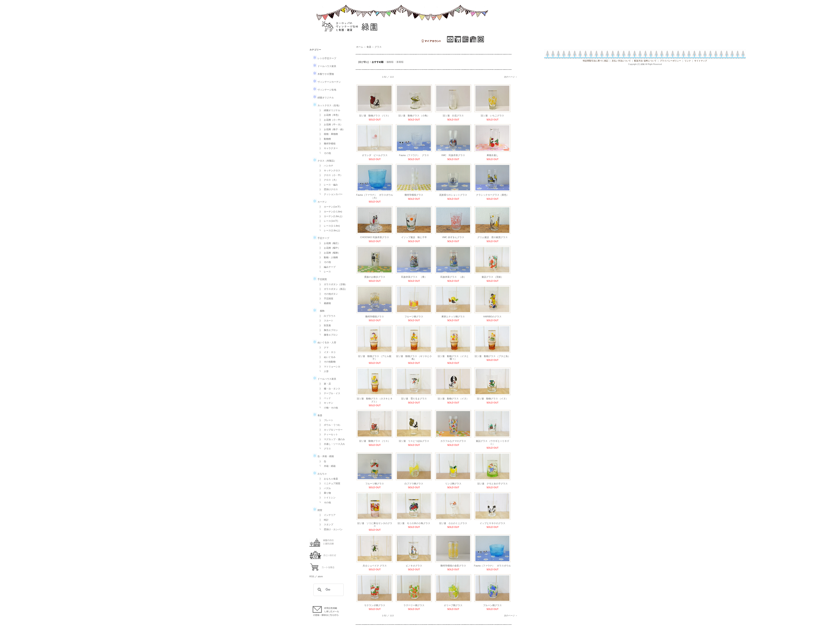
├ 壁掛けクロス (327, 189)
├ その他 (324, 262)
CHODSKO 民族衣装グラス (374, 237)
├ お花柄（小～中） (330, 120)
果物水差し (492, 155)
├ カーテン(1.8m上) (329, 216)
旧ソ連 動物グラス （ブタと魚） (492, 356)
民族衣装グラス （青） (414, 277)
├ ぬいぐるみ (326, 357)
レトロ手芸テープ (326, 58)
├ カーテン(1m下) (328, 206)
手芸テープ (323, 238)
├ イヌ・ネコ (326, 352)
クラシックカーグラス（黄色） (492, 195)
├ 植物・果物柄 (327, 134)
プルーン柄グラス (492, 605)
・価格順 (388, 62)
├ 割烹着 (324, 325)
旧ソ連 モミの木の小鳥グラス (414, 523)
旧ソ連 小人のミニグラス (453, 523)
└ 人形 (323, 371)
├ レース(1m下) (327, 221)
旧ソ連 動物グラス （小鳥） (413, 115)
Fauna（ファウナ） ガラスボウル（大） (374, 196)
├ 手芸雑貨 (325, 298)
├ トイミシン (326, 497)
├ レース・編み (327, 184)
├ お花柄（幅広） (328, 243)
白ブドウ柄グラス (414, 483)
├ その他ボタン (327, 294)
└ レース (324, 271)
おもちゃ (322, 473)
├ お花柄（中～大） (330, 124)
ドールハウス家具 (326, 66)
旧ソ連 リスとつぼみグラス (414, 441)
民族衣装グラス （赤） (453, 277)
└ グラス (324, 448)
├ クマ (323, 347)
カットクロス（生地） (329, 105)
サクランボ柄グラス (374, 605)
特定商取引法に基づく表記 (595, 61)
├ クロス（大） (327, 180)
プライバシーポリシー (670, 61)
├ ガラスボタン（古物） (332, 284)
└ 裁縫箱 (324, 303)
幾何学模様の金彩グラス (453, 565)
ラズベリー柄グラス (413, 605)
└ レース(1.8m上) (328, 230)
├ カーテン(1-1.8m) (329, 211)
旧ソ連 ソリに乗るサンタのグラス (374, 524)
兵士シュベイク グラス (375, 565)
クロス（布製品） (326, 160)
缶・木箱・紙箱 (325, 456)
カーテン (322, 202)
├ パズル (324, 488)
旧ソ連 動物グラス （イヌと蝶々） (453, 357)
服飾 (321, 311)
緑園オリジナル (325, 97)
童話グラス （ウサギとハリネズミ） (492, 442)
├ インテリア (326, 515)
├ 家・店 (324, 383)
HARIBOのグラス (492, 316)
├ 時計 (323, 520)
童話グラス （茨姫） (492, 277)
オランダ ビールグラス (375, 155)
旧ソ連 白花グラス (453, 115)
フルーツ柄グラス (414, 316)
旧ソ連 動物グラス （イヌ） (453, 398)
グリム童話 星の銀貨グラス (492, 237)
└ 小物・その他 (327, 407)
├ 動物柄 (324, 139)
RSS (311, 576)
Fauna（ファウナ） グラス (414, 155)
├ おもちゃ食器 (327, 478)
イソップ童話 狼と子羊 (414, 237)
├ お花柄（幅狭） (328, 252)
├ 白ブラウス (326, 316)
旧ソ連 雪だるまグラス (414, 398)
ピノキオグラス (414, 565)
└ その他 (324, 153)
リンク (687, 61)
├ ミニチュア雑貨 (328, 483)
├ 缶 (321, 461)
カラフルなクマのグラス (453, 441)
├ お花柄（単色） (328, 115)
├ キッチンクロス (328, 170)
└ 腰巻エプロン (327, 334)
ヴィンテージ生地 (326, 89)
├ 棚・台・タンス (328, 388)
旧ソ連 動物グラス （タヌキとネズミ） (374, 400)
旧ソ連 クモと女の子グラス (492, 483)
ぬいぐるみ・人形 (326, 342)
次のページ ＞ (510, 77)
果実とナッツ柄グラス (453, 316)
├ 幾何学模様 (326, 143)
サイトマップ (700, 61)
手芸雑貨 (322, 279)
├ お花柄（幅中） (328, 248)
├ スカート (325, 320)
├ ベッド (324, 398)
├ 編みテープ (326, 267)
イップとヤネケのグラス (492, 523)
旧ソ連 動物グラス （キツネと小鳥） (414, 357)
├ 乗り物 (324, 493)
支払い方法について (621, 61)
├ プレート (325, 420)
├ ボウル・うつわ (328, 425)
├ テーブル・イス (328, 393)
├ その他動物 (326, 361)
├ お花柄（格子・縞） (331, 129)
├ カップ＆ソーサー (330, 429)
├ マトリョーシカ (328, 366)
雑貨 (319, 510)
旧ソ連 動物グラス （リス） (374, 115)
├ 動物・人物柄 (327, 257)
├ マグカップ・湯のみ (331, 439)
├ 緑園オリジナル (328, 110)
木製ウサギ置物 (325, 74)
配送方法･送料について (645, 61)
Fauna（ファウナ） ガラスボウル (492, 565)
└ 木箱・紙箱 (326, 466)
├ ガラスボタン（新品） (332, 289)
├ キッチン (325, 403)
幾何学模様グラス (414, 195)
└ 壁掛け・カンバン (330, 529)
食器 (319, 415)
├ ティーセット (327, 434)
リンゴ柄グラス (453, 483)
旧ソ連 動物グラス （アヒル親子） (374, 357)
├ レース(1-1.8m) (328, 226)
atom (320, 576)
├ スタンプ (325, 524)
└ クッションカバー (330, 194)
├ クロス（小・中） (330, 175)
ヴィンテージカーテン (329, 82)
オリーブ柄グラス (453, 605)
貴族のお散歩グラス (374, 277)
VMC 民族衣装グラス (453, 155)
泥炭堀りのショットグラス (453, 195)
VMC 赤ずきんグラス (453, 237)
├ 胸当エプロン (327, 330)
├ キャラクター (327, 148)
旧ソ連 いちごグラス (492, 115)
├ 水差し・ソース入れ (331, 444)
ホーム (359, 47)
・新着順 (398, 62)
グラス (378, 47)
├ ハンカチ (325, 165)
